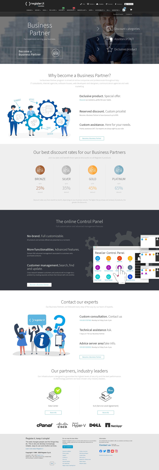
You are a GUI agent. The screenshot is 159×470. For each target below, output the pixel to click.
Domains (29, 10)
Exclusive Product (118, 14)
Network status (83, 463)
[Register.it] (35, 4)
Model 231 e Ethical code (85, 459)
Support (64, 455)
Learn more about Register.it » (35, 449)
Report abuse (83, 461)
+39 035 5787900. (85, 320)
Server (37, 10)
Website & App (81, 10)
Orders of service (83, 451)
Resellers (101, 4)
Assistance (119, 4)
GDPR (90, 10)
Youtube (112, 451)
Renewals (110, 4)
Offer (84, 4)
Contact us (129, 14)
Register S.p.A (40, 455)
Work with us (82, 457)
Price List (65, 459)
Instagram (116, 451)
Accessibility (99, 10)
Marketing (115, 10)
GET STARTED (67, 447)
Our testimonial (66, 463)
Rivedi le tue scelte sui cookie (105, 455)
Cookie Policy (83, 455)
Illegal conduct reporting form (69, 465)
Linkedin (108, 451)
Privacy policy (66, 453)
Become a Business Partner (91, 138)
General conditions (67, 451)
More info (53, 413)
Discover (83, 100)
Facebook (100, 451)
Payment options (66, 461)
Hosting (61, 10)
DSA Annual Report (84, 453)
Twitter (104, 451)
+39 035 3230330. (85, 347)
